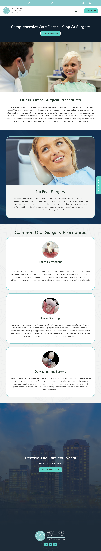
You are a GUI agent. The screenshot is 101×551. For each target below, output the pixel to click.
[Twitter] (50, 544)
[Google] (55, 544)
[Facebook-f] (46, 544)
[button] (76, 11)
